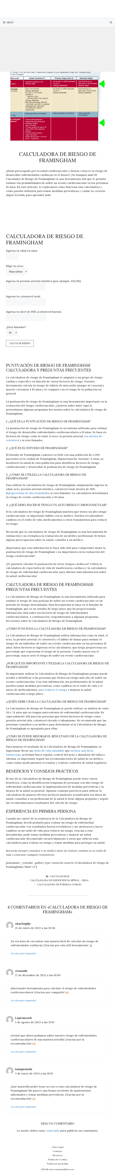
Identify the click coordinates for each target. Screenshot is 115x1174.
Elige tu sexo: (15, 266)
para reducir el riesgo (52, 689)
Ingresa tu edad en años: (22, 250)
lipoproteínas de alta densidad (27, 493)
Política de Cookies (57, 1159)
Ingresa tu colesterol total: (23, 296)
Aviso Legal (57, 1147)
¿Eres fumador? (16, 327)
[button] (111, 22)
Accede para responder (23, 953)
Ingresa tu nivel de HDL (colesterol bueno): (33, 311)
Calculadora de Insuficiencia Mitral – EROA (59, 880)
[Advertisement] (57, 49)
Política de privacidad (57, 1163)
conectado (52, 1130)
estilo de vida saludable (49, 750)
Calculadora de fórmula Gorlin (59, 884)
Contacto (57, 1151)
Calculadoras (59, 876)
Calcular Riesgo (20, 343)
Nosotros (57, 1155)
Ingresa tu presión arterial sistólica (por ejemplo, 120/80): (43, 281)
